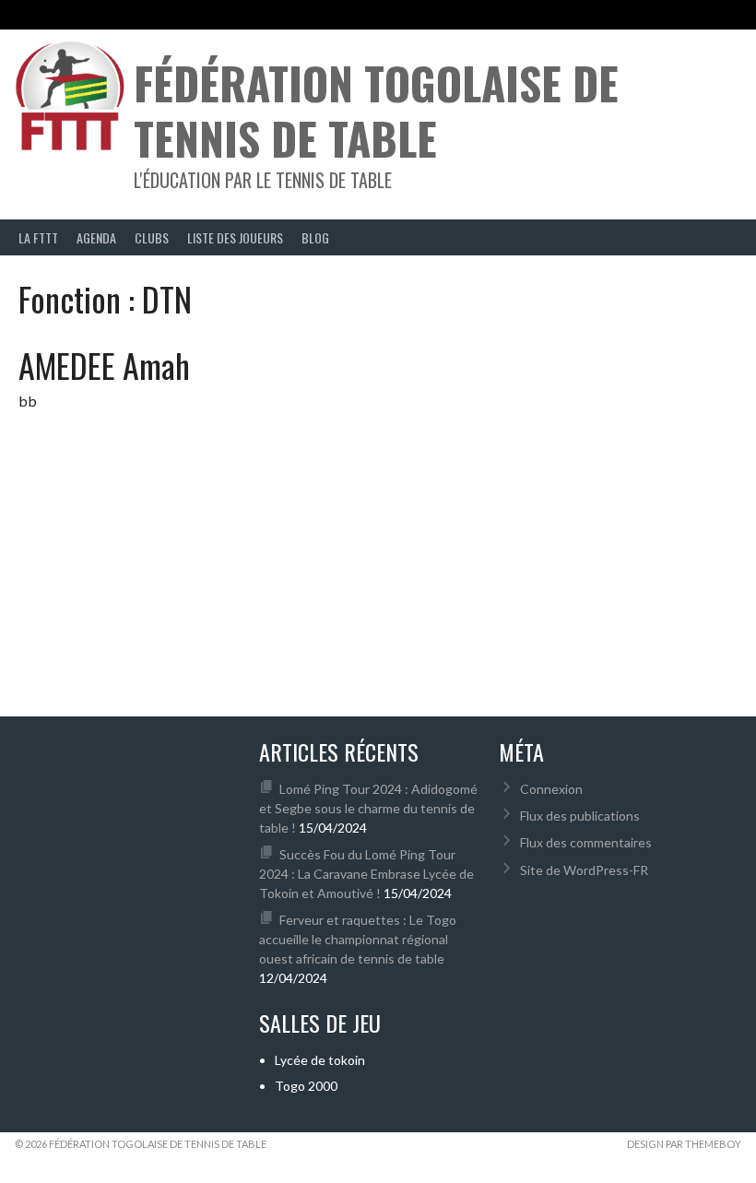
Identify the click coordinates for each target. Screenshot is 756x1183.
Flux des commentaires (586, 842)
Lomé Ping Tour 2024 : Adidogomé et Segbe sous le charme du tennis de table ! (368, 808)
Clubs (152, 237)
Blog (315, 237)
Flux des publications (580, 815)
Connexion (551, 789)
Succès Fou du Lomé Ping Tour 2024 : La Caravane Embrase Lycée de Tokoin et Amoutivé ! (366, 873)
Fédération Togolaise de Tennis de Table (376, 110)
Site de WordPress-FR (584, 870)
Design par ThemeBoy (684, 1144)
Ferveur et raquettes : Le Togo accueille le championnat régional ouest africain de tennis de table (358, 939)
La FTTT (38, 237)
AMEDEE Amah (104, 364)
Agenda (96, 237)
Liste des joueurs (235, 237)
